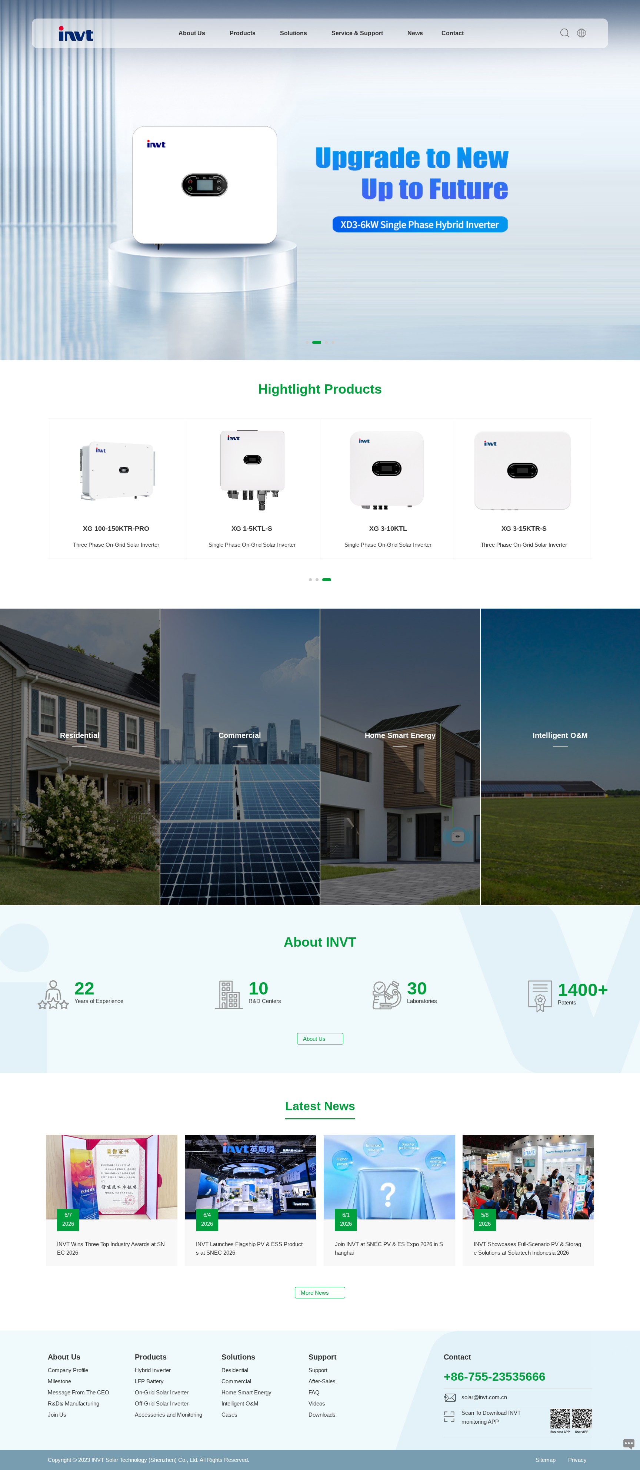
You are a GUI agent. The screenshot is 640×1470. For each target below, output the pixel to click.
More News (318, 1292)
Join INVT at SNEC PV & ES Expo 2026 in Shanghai (389, 1248)
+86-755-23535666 (495, 1376)
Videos (317, 1403)
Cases (229, 1414)
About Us (193, 33)
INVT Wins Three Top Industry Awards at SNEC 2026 (111, 1248)
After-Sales (322, 1381)
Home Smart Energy (400, 735)
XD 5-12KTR (524, 528)
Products (243, 33)
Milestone (59, 1381)
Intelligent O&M (560, 735)
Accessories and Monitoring (168, 1414)
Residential (80, 735)
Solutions (294, 33)
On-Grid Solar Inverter (162, 1392)
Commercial (240, 735)
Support (318, 1370)
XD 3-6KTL (252, 528)
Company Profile (68, 1370)
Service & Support (357, 33)
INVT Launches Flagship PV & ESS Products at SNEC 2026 (249, 1248)
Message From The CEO (78, 1392)
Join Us (57, 1414)
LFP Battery (149, 1381)
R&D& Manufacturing (73, 1403)
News (415, 33)
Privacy (577, 1460)
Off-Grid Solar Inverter (162, 1403)
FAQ (314, 1392)
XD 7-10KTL (388, 528)
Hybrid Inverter (153, 1370)
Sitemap (546, 1460)
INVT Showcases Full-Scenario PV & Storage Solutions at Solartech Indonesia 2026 (527, 1248)
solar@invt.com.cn (484, 1397)
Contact (452, 33)
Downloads (322, 1414)
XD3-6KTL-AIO (116, 528)
